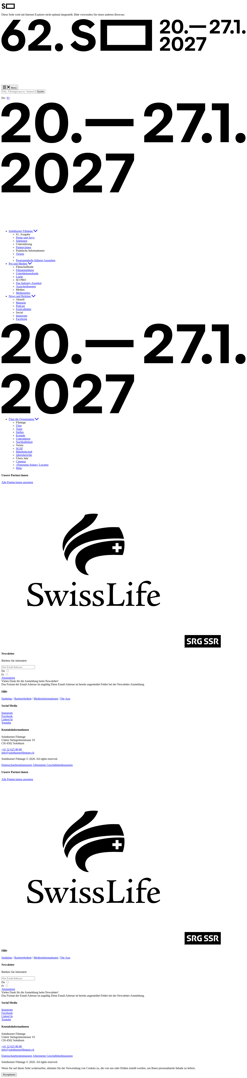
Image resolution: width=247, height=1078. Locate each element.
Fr (8, 97)
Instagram (7, 712)
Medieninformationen (46, 698)
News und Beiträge (20, 296)
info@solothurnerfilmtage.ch (17, 752)
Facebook (7, 716)
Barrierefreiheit (22, 698)
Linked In (7, 719)
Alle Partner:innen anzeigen (17, 482)
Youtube (6, 722)
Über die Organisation (22, 419)
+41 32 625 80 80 (11, 749)
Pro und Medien (18, 263)
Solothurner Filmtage (21, 231)
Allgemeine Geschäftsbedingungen (53, 765)
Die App (65, 698)
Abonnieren (8, 677)
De (3, 670)
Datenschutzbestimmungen (16, 765)
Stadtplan (6, 698)
